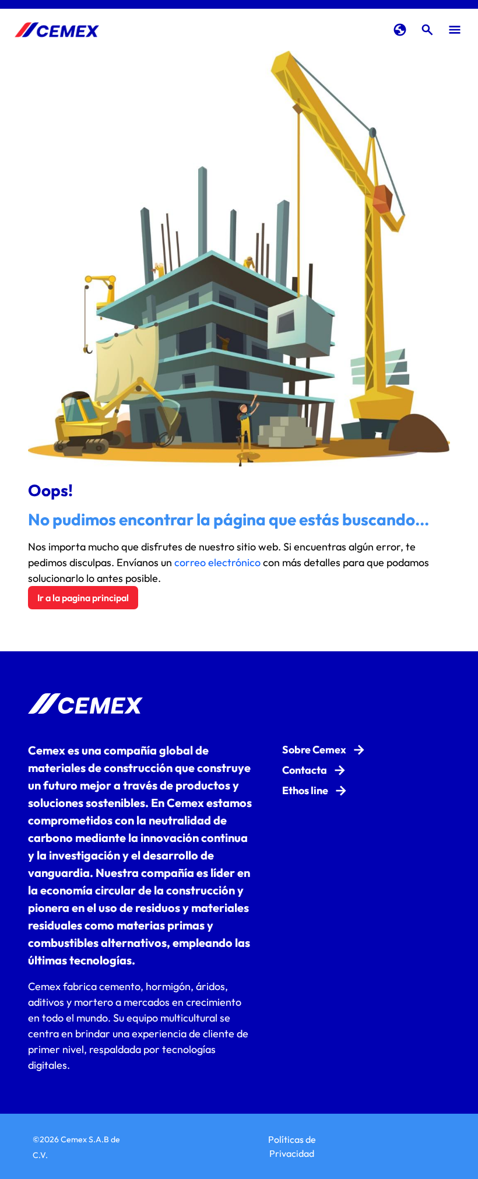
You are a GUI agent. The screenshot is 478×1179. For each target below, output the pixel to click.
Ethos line (305, 790)
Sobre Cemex (314, 749)
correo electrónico (217, 562)
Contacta (304, 770)
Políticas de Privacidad (292, 1146)
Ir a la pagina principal (83, 597)
